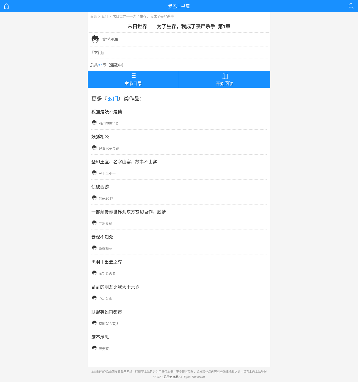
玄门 (104, 16)
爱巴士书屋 (179, 6)
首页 (93, 16)
